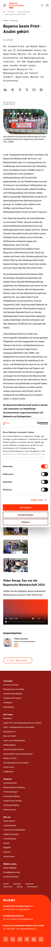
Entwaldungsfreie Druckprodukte (16, 763)
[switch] (44, 474)
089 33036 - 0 (12, 909)
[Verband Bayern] (4, 12)
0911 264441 (12, 919)
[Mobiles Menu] (4, 5)
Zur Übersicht (19, 660)
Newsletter (7, 718)
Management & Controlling (13, 689)
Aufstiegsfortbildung (11, 805)
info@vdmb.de (24, 909)
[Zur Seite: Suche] (42, 5)
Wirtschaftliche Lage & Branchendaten (18, 754)
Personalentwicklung (11, 796)
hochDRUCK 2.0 (9, 732)
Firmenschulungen (10, 792)
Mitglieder (7, 848)
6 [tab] (26, 113)
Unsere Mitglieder (10, 868)
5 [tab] (22, 113)
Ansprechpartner (9, 825)
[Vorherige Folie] (6, 103)
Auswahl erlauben (25, 515)
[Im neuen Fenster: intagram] (40, 939)
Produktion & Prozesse (12, 698)
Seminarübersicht (10, 783)
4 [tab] (18, 113)
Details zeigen (37, 500)
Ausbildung (7, 703)
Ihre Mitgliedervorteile (11, 872)
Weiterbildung (8, 707)
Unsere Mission (9, 821)
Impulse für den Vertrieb (12, 801)
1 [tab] (7, 113)
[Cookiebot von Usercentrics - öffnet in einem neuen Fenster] (37, 423)
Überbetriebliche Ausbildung (14, 787)
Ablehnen (25, 522)
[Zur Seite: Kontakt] (47, 5)
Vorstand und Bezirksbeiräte (14, 830)
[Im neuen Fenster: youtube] (19, 939)
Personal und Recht (10, 685)
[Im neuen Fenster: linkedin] (33, 939)
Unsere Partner (9, 857)
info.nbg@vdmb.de (25, 919)
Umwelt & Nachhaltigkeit (12, 694)
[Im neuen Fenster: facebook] (5, 939)
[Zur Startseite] (16, 5)
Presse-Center (8, 767)
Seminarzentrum (9, 810)
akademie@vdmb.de (28, 929)
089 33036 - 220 (13, 929)
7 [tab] (30, 113)
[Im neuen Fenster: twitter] (12, 939)
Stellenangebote (9, 745)
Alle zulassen (25, 507)
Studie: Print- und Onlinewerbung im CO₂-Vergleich (22, 723)
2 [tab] (11, 113)
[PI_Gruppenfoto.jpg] (25, 121)
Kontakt (6, 843)
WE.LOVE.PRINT (9, 736)
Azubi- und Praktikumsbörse (14, 741)
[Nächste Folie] (12, 103)
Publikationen (8, 772)
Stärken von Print (10, 758)
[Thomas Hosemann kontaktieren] (16, 645)
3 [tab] (14, 113)
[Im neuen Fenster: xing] (26, 939)
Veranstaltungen (9, 839)
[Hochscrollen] (45, 941)
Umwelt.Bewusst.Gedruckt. (13, 749)
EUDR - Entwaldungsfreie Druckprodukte (18, 727)
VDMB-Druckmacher (11, 834)
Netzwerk (7, 852)
